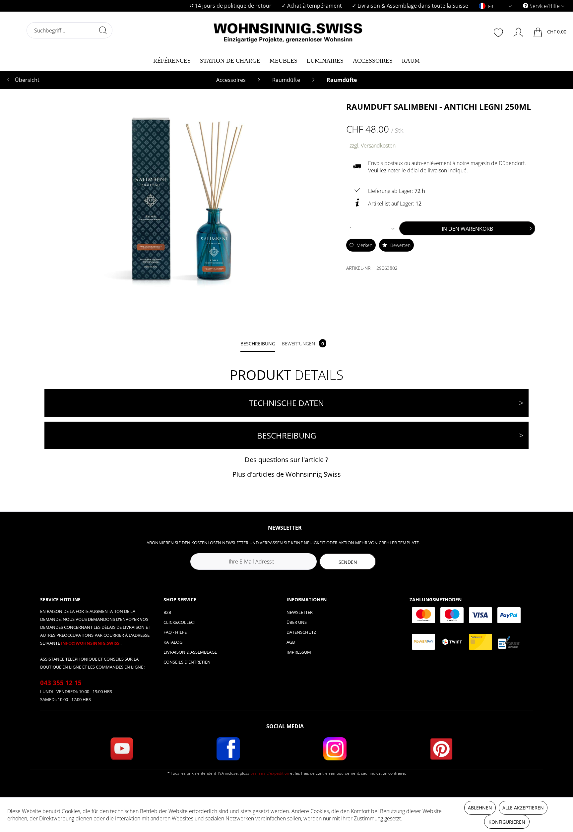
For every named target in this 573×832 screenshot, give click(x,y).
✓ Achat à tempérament (312, 5)
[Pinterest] (441, 748)
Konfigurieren (506, 822)
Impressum (298, 652)
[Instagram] (335, 748)
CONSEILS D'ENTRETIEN (187, 662)
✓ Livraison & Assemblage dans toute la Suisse (410, 5)
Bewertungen (303, 343)
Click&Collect (179, 622)
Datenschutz (301, 632)
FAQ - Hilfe (175, 632)
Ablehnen (480, 807)
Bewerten (400, 245)
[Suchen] (103, 30)
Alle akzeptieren (523, 807)
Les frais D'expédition (269, 773)
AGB (290, 642)
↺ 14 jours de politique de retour (230, 5)
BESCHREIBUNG (286, 435)
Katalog (172, 642)
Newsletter (299, 612)
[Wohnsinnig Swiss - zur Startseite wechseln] (288, 30)
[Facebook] (228, 748)
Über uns (296, 622)
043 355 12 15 (61, 683)
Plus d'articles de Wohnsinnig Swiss (286, 474)
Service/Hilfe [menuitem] (544, 6)
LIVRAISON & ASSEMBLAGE (190, 652)
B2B (167, 612)
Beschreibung (257, 343)
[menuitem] (230, 6)
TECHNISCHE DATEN (286, 402)
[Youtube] (121, 748)
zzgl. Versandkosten (373, 145)
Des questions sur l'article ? (286, 459)
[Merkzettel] (499, 32)
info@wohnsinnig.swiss (90, 643)
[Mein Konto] (515, 31)
